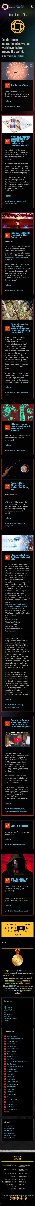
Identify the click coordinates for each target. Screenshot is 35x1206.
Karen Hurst (11, 1059)
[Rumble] (25, 1198)
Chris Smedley (12, 1109)
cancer (19, 976)
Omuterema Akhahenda (15, 1066)
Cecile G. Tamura (12, 1072)
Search (31, 946)
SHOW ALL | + (7, 1112)
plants (12, 375)
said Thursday (19, 269)
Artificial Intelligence (28, 971)
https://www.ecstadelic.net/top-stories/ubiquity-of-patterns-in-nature (16, 606)
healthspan (9, 981)
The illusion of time (19, 85)
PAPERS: (21, 1185)
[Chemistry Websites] (17, 958)
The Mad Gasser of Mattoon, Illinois (19, 880)
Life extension (25, 983)
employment (8, 811)
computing (19, 201)
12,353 (13, 928)
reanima (30, 986)
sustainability (11, 991)
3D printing (8, 1007)
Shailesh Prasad (12, 1049)
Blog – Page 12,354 (17, 15)
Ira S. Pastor (11, 1107)
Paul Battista (13, 845)
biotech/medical (21, 392)
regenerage (8, 989)
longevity (12, 986)
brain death (15, 976)
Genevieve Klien (12, 1036)
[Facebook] (10, 1198)
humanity (16, 981)
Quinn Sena (12, 106)
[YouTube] (21, 1198)
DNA (5, 1013)
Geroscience (8, 1126)
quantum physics (13, 203)
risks (26, 988)
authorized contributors (17, 56)
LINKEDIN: (6, 1169)
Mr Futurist (8, 1131)
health (12, 811)
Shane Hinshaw (12, 1082)
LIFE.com (8, 502)
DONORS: (12, 1176)
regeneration (16, 988)
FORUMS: (13, 1189)
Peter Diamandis (9, 1011)
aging (6, 971)
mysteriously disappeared (14, 257)
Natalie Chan (11, 1087)
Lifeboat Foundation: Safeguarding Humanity (12, 6)
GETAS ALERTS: (22, 1169)
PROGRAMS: (21, 1182)
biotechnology (28, 974)
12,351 (27, 924)
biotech (21, 973)
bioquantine (6, 974)
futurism (27, 911)
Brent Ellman (11, 1094)
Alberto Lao (11, 1079)
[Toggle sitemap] (28, 6)
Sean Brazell (11, 1089)
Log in (6, 56)
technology (18, 991)
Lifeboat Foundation (13, 1195)
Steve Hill (10, 1092)
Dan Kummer (11, 1064)
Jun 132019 (7, 85)
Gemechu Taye (12, 1054)
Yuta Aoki (10, 1074)
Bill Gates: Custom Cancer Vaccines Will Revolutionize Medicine (20, 428)
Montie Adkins (12, 1104)
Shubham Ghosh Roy (14, 1041)
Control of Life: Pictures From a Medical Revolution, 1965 (20, 486)
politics (26, 986)
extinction (13, 978)
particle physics (15, 707)
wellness (17, 993)
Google (25, 978)
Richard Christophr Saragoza (16, 523)
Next (16, 934)
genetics (7, 395)
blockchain (10, 976)
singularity (30, 988)
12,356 (10, 931)
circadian (24, 380)
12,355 (28, 928)
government (20, 290)
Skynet (6, 1020)
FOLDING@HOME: (6, 1182)
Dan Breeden (11, 1046)
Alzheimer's (12, 971)
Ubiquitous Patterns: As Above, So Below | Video (20, 557)
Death (32, 976)
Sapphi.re (31, 1195)
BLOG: (20, 1173)
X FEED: (6, 1173)
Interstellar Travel (9, 984)
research (23, 988)
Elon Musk (7, 1017)
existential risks (7, 979)
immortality (26, 981)
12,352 (7, 928)
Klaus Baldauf (12, 1069)
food (26, 392)
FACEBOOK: (5, 1165)
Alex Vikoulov (13, 705)
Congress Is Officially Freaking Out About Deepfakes (20, 235)
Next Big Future (9, 1133)
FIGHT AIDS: (7, 1179)
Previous (13, 924)
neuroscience (8, 707)
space (5, 991)
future (17, 979)
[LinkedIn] (17, 1198)
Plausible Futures (10, 1135)
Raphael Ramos (12, 1084)
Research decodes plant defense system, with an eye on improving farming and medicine (20, 328)
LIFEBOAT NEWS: (23, 1165)
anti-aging (19, 971)
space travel (24, 811)
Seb (8, 1097)
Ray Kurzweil (8, 1015)
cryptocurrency (25, 976)
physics (19, 106)
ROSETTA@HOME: (10, 1185)
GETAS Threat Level (18, 1158)
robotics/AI (18, 811)
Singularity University (11, 1018)
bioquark (13, 973)
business (18, 809)
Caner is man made (19, 826)
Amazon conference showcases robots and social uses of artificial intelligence (20, 724)
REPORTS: (21, 1179)
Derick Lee (12, 809)
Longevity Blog (9, 1128)
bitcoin (5, 976)
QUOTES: (21, 1189)
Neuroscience (22, 986)
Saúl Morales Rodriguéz (15, 1039)
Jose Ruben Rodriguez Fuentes (17, 1061)
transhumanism (26, 991)
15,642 (25, 931)
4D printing (8, 1009)
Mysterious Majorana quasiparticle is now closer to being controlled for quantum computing (20, 141)
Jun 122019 (7, 826)
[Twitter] (14, 1198)
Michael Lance (12, 1099)
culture (29, 976)
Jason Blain (11, 1102)
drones (22, 809)
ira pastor (16, 984)
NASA (18, 986)
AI (8, 971)
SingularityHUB (9, 1138)
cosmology (20, 705)
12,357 (16, 931)
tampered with (10, 253)
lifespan (6, 986)
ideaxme (20, 981)
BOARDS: (21, 1176)
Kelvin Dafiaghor (12, 1056)
